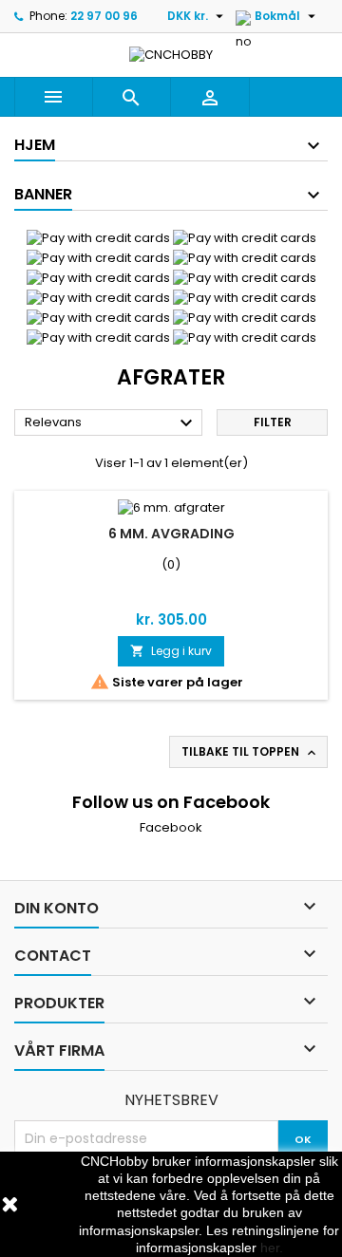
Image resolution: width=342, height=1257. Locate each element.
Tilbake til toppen (250, 751)
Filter (273, 422)
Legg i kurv (171, 651)
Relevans (111, 423)
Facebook (171, 827)
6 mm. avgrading (171, 533)
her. (271, 1247)
